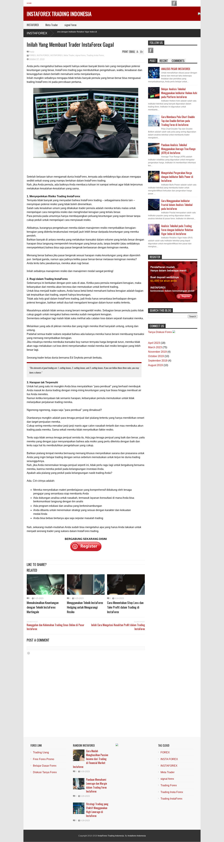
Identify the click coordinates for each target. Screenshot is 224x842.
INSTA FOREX (43, 55)
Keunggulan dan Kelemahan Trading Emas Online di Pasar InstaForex (55, 627)
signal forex (70, 25)
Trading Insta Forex (95, 55)
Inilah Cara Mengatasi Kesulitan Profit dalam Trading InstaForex (118, 627)
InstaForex (37, 33)
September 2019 (157, 360)
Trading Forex (169, 785)
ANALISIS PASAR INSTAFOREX (175, 69)
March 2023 (155, 347)
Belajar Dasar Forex (44, 765)
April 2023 (154, 342)
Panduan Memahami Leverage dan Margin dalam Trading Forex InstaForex (96, 785)
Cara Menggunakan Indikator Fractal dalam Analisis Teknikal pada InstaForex (177, 205)
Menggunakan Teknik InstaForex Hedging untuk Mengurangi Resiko (85, 607)
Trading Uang (41, 752)
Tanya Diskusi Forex (160, 332)
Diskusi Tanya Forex (45, 772)
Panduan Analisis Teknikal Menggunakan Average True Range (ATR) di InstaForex (178, 149)
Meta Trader (51, 25)
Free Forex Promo (43, 759)
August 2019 (155, 365)
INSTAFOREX (33, 25)
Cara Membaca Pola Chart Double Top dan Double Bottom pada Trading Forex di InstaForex (178, 121)
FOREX (32, 55)
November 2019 (157, 351)
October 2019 (156, 356)
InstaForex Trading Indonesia (59, 14)
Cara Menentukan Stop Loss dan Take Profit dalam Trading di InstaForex (125, 607)
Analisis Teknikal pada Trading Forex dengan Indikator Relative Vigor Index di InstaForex (177, 230)
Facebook (150, 50)
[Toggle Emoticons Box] (28, 653)
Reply (31, 52)
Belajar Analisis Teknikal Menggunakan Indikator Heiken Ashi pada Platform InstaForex (179, 93)
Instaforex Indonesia (137, 836)
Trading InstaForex (171, 798)
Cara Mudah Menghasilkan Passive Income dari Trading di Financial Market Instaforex (90, 759)
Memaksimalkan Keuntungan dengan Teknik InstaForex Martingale (43, 607)
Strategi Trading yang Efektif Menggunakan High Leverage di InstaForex (97, 810)
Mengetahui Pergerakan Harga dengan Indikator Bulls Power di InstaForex (177, 177)
